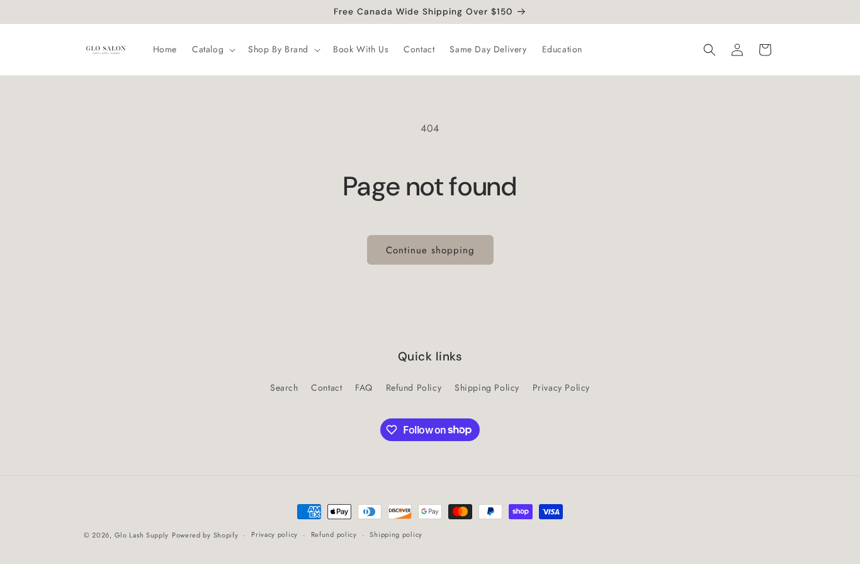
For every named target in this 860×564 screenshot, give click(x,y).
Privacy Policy (561, 387)
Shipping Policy (487, 387)
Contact (326, 387)
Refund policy (334, 534)
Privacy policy (274, 534)
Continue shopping (430, 250)
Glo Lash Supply (142, 535)
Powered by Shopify (205, 535)
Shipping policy (396, 534)
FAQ (364, 387)
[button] (212, 49)
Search (284, 387)
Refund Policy (414, 387)
